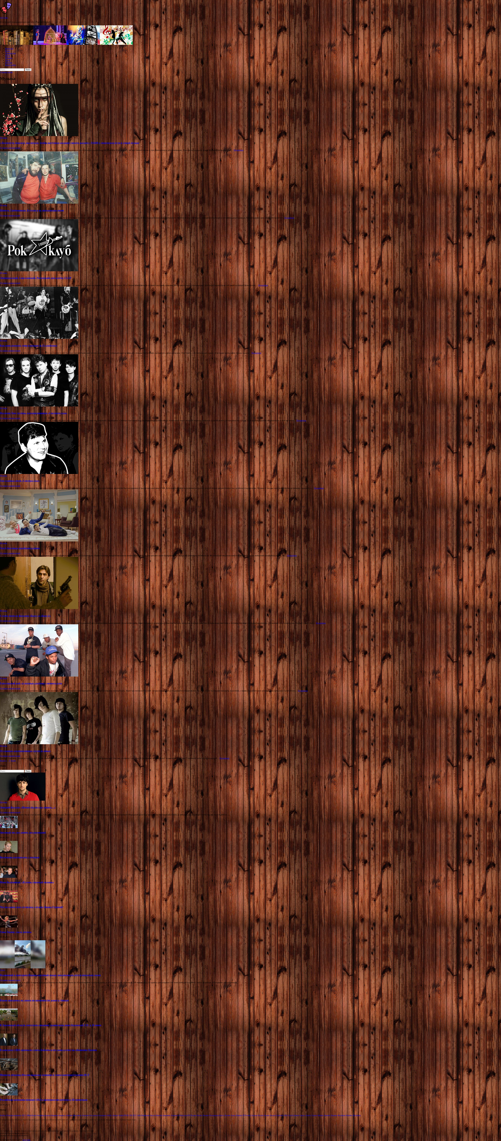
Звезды (152, 1115)
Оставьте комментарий (10, 148)
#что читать (93, 1115)
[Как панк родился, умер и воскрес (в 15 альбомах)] (250, 313)
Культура (9, 48)
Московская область (216, 1115)
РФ (244, 1115)
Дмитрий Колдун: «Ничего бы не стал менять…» (28, 807)
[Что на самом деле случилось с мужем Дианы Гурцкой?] (9, 902)
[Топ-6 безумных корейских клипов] (250, 515)
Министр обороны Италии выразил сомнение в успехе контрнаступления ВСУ (45, 1074)
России (260, 1115)
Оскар (233, 1115)
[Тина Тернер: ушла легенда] (9, 927)
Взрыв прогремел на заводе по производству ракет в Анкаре (34, 1000)
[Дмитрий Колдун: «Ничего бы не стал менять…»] (22, 800)
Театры (308, 1115)
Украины (334, 1115)
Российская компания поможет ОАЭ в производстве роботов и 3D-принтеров (43, 1099)
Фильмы (349, 1115)
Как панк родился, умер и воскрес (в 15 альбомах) (28, 345)
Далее (13, 760)
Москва (193, 1115)
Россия (272, 1115)
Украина (320, 1115)
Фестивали (341, 1115)
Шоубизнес (357, 1115)
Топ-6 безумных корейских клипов (20, 548)
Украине (327, 1115)
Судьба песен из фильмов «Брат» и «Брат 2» (25, 615)
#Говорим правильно (14, 1115)
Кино (7, 51)
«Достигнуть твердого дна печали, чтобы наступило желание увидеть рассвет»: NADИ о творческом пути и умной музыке (69, 142)
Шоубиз (8, 63)
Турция (314, 1115)
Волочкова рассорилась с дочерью (19, 857)
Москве (199, 1115)
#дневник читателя (44, 1115)
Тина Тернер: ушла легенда (15, 932)
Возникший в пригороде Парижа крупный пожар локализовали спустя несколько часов (50, 975)
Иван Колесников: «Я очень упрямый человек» (27, 882)
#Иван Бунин (31, 1115)
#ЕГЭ (24, 1115)
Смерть (302, 1115)
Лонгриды (174, 1115)
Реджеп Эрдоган (251, 1115)
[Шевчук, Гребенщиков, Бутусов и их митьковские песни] (250, 177)
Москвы (206, 1115)
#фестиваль (77, 1115)
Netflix (109, 1115)
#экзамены (102, 1115)
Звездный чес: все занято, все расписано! (23, 832)
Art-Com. (4, 17)
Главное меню (6, 72)
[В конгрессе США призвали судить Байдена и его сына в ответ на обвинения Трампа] (9, 1045)
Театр (7, 60)
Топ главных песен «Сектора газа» (20, 480)
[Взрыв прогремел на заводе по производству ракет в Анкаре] (9, 995)
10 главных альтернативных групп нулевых (25, 751)
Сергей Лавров (293, 1115)
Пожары (239, 1115)
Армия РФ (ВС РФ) (125, 1115)
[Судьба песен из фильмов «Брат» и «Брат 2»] (250, 583)
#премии (69, 1115)
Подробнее (238, 150)
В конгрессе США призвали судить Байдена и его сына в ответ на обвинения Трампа (48, 1050)
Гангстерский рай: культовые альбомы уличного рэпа (31, 683)
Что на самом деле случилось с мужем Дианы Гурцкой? (31, 907)
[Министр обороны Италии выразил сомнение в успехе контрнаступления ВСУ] (9, 1070)
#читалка (85, 1115)
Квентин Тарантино (163, 1115)
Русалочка (279, 1115)
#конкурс (62, 1115)
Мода (7, 55)
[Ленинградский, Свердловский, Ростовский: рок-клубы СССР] (250, 245)
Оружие (227, 1115)
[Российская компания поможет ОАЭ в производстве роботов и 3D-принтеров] (9, 1095)
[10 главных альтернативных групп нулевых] (250, 718)
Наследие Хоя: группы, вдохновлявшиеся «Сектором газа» (33, 413)
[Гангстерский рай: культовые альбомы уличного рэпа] (250, 650)
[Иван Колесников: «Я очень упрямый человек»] (9, 877)
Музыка (8, 58)
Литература (10, 53)
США (286, 1115)
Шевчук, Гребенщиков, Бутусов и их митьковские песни (32, 210)
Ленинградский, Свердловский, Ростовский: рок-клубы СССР (35, 277)
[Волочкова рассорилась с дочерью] (9, 852)
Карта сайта (10, 65)
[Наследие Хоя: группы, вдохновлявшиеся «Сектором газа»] (250, 380)
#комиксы (54, 1115)
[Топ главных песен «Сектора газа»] (250, 448)
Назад (2, 760)
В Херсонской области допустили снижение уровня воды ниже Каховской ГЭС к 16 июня (50, 1025)
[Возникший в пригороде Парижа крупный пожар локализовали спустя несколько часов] (22, 968)
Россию (266, 1115)
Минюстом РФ (184, 1115)
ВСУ (134, 1115)
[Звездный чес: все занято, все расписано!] (9, 827)
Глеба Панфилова (143, 1115)
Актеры (115, 1115)
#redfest (3, 1115)
